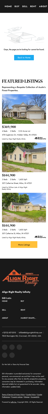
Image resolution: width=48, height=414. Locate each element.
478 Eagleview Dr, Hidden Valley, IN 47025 (19, 134)
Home (8, 6)
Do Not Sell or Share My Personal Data (15, 364)
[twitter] (19, 347)
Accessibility (35, 397)
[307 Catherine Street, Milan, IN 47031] (24, 157)
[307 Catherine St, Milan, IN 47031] (24, 207)
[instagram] (4, 355)
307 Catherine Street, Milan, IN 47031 (17, 183)
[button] (5, 301)
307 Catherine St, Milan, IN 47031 (15, 233)
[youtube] (12, 355)
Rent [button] (33, 6)
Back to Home (24, 57)
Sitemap (26, 397)
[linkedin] (12, 347)
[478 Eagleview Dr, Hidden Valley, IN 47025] (24, 109)
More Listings (24, 244)
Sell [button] (24, 6)
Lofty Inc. (14, 402)
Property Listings (17, 397)
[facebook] (4, 347)
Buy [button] (17, 6)
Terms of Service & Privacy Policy (13, 394)
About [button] (43, 6)
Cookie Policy (31, 394)
